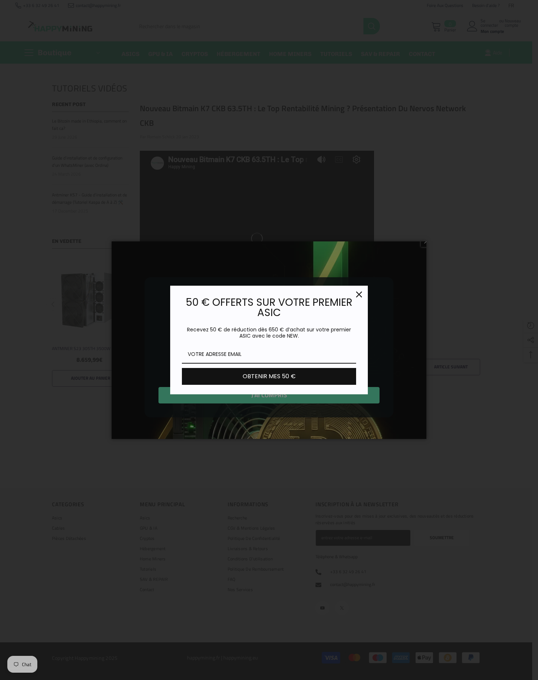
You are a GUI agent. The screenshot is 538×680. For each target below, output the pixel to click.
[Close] (359, 294)
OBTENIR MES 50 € (269, 376)
